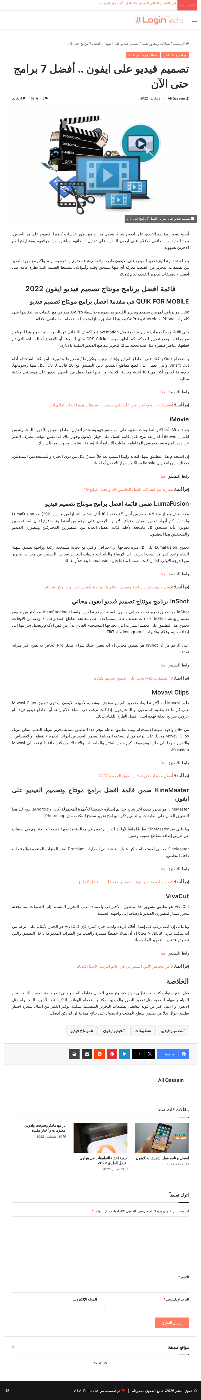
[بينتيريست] (112, 1054)
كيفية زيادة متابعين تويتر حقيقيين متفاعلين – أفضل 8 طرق (125, 881)
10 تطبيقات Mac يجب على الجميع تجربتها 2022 (133, 678)
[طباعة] (74, 1054)
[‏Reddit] (99, 1054)
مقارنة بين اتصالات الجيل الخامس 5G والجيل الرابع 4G (128, 489)
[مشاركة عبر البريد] (87, 1054)
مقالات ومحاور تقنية (156, 43)
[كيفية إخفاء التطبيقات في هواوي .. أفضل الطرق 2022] (100, 1138)
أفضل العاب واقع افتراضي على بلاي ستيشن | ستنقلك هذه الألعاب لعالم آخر (111, 405)
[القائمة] (194, 21)
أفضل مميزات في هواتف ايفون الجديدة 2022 (135, 775)
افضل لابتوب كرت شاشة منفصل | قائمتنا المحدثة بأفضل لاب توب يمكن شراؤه (109, 587)
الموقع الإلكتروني (85, 1299)
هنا (163, 391)
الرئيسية (179, 43)
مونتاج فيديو (80, 1030)
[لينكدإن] (124, 1054)
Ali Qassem (176, 98)
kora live (100, 1362)
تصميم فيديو (171, 1030)
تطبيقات (142, 1030)
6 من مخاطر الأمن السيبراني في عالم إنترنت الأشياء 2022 (125, 966)
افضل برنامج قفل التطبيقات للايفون (162, 1158)
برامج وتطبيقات (175, 55)
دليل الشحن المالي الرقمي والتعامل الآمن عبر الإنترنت (138, 3)
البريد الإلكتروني (176, 1299)
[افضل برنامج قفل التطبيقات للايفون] (162, 1138)
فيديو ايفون (112, 1030)
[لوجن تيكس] (159, 19)
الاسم (183, 1277)
